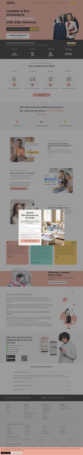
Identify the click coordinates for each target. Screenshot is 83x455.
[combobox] (23, 230)
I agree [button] (3, 452)
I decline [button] (8, 452)
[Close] (63, 211)
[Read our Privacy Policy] (39, 237)
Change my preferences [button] (16, 452)
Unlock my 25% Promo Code (30, 240)
